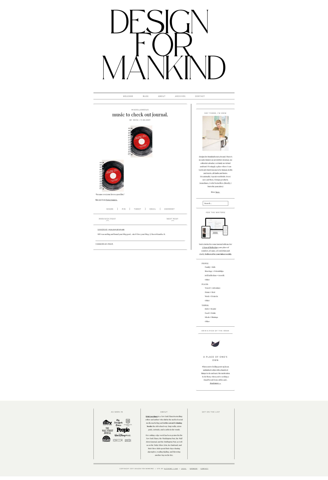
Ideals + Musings (211, 317)
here (217, 192)
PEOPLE (205, 263)
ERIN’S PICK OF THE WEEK (215, 331)
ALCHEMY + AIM (171, 468)
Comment (170, 209)
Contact (200, 96)
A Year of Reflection (209, 247)
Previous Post (107, 219)
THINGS (205, 305)
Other (207, 279)
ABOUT (162, 96)
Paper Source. (111, 200)
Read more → (215, 383)
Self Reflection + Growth (214, 275)
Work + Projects (211, 296)
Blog (146, 96)
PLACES (205, 284)
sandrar (103, 229)
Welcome (128, 96)
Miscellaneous (140, 110)
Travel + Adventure (212, 288)
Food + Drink (210, 313)
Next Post (172, 219)
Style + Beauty (210, 309)
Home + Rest (210, 292)
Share (110, 209)
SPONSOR (193, 468)
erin (135, 120)
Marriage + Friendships (214, 271)
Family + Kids (210, 267)
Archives (180, 96)
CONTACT (204, 468)
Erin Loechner (152, 416)
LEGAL (184, 468)
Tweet (138, 209)
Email (153, 209)
